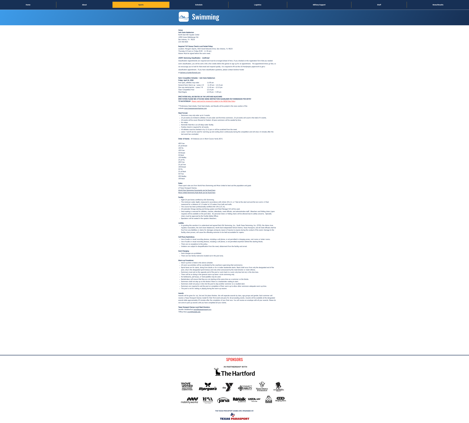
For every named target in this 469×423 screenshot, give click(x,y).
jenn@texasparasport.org (202, 309)
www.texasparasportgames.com (195, 108)
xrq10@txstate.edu (193, 312)
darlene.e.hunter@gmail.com (190, 73)
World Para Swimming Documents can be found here (196, 190)
